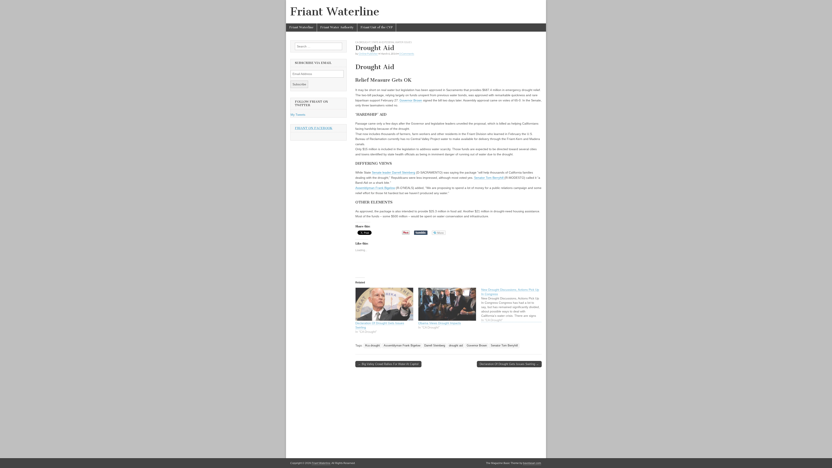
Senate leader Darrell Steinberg (393, 172)
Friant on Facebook (313, 128)
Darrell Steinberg (434, 345)
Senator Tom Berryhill (489, 177)
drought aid (456, 345)
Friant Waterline (334, 11)
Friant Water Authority (337, 27)
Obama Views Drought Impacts (439, 322)
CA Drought (362, 42)
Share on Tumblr (420, 233)
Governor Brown (411, 100)
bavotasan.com (532, 463)
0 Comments (406, 53)
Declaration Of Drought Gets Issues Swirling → (509, 364)
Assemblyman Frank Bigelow (375, 188)
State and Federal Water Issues (391, 42)
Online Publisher (368, 53)
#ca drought (372, 345)
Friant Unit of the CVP (377, 27)
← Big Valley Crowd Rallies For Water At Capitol (388, 364)
